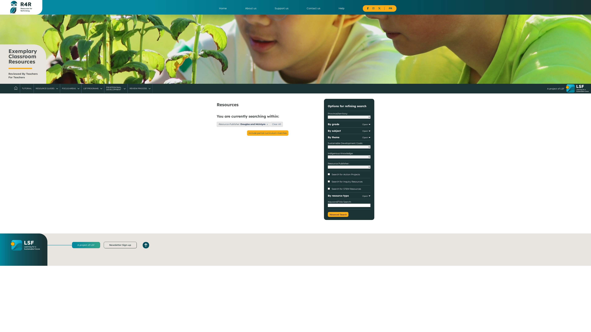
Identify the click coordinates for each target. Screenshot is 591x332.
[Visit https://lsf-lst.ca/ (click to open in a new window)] (577, 88)
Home (223, 8)
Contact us (313, 8)
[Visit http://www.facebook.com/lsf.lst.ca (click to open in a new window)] (368, 8)
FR (390, 8)
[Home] (21, 7)
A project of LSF (86, 245)
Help (341, 8)
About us (250, 8)
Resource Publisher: (338, 163)
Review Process (138, 88)
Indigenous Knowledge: (340, 153)
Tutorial (27, 88)
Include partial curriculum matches (268, 133)
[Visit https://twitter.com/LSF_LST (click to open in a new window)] (379, 8)
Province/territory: (338, 113)
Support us (281, 8)
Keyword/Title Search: (339, 201)
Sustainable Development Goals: (345, 143)
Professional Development (113, 88)
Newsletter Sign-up (120, 245)
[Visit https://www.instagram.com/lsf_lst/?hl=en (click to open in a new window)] (373, 8)
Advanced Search (338, 214)
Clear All (276, 124)
